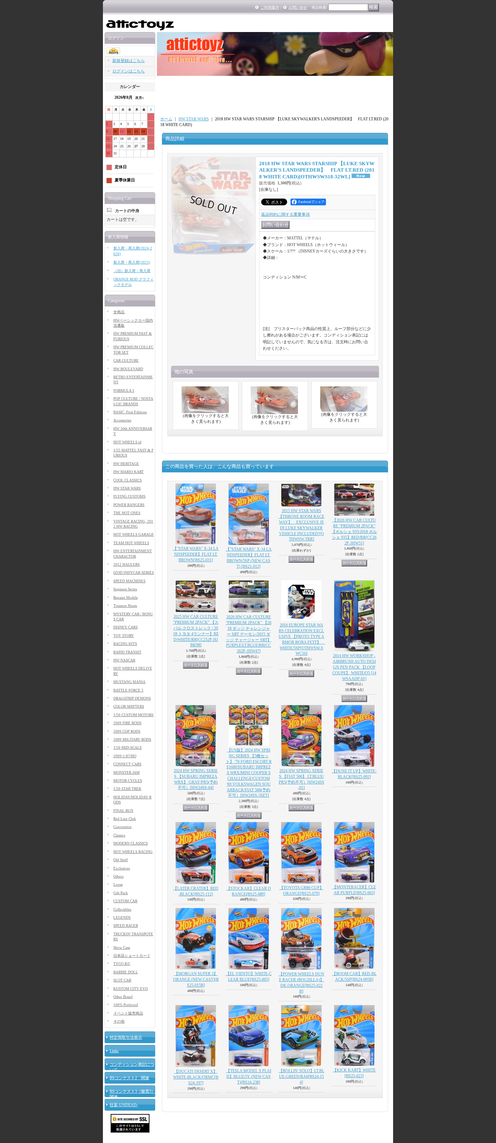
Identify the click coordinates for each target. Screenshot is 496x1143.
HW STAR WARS (127, 488)
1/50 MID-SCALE (127, 747)
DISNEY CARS (125, 627)
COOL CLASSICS (127, 480)
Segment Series (125, 589)
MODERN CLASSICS (130, 843)
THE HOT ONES (126, 513)
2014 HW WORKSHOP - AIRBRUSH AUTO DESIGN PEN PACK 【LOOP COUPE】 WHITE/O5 (354, 667)
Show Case (121, 947)
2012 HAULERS (126, 564)
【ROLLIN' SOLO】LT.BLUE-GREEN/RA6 (301, 1076)
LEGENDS (122, 917)
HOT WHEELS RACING (133, 852)
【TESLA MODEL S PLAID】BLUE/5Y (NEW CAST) (248, 1076)
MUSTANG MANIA (129, 682)
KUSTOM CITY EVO (130, 989)
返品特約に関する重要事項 (285, 214)
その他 (119, 1021)
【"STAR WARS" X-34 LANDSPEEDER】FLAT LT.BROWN (196, 554)
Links (114, 1051)
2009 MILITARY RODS (132, 739)
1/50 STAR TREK (127, 789)
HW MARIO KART (128, 472)
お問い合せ (297, 7)
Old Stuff (120, 860)
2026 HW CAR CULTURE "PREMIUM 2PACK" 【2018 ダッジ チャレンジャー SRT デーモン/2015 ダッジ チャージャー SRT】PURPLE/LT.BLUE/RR (248, 634)
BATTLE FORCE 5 (128, 690)
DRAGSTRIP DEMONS (132, 698)
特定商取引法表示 (126, 1037)
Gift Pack (120, 893)
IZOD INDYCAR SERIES (133, 572)
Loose (118, 884)
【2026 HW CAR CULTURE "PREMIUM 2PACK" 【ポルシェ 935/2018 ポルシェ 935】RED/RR (354, 531)
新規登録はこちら (128, 60)
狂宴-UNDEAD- (124, 1105)
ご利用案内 (269, 7)
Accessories (122, 420)
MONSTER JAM (126, 772)
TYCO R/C (121, 964)
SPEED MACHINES (129, 581)
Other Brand (123, 997)
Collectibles (122, 909)
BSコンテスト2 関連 (129, 1078)
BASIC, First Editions (130, 412)
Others (118, 876)
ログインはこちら (128, 71)
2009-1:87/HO (124, 756)
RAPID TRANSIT (127, 652)
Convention (122, 827)
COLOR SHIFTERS (128, 706)
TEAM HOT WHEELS (131, 543)
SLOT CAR (122, 980)
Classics (119, 835)
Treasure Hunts (125, 606)
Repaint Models (125, 597)
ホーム (166, 119)
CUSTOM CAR (125, 901)
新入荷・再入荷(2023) (131, 262)
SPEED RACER (125, 926)
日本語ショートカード (131, 956)
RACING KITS (125, 644)
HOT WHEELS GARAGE (133, 534)
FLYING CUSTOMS (129, 496)
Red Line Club (124, 819)
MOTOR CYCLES (127, 781)
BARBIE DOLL (125, 972)
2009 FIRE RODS (127, 723)
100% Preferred (125, 1005)
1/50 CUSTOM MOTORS (133, 715)
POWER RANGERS (128, 505)
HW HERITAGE (126, 464)
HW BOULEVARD (128, 369)
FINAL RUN (123, 811)
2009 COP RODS (126, 731)
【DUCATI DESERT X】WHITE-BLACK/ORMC (195, 1077)
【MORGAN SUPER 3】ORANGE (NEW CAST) (196, 979)
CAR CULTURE (126, 360)
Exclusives (121, 868)
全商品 (119, 312)
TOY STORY (123, 636)
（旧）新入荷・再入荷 (131, 271)
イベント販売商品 (128, 1013)
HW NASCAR (124, 660)
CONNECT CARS (127, 764)
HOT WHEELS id (127, 442)
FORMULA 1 (123, 390)
